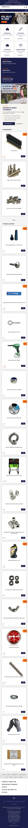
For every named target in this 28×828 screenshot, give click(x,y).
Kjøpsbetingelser (10, 801)
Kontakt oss (21, 777)
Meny (3, 10)
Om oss (6, 777)
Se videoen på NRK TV (9, 123)
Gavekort (11, 777)
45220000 (23, 807)
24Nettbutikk (16, 825)
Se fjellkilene (19, 123)
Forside (4, 774)
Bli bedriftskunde (15, 774)
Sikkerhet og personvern (20, 801)
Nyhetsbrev (14, 804)
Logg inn (15, 777)
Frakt (5, 801)
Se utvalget (7, 38)
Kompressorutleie (22, 774)
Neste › (14, 220)
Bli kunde (8, 774)
